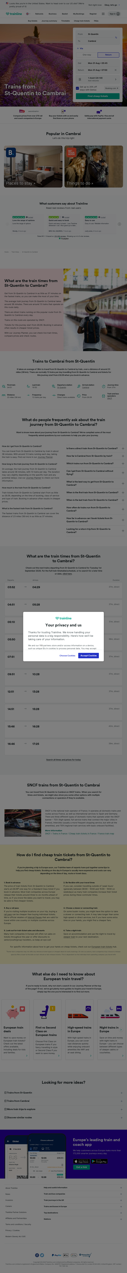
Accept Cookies (88, 655)
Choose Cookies (67, 655)
